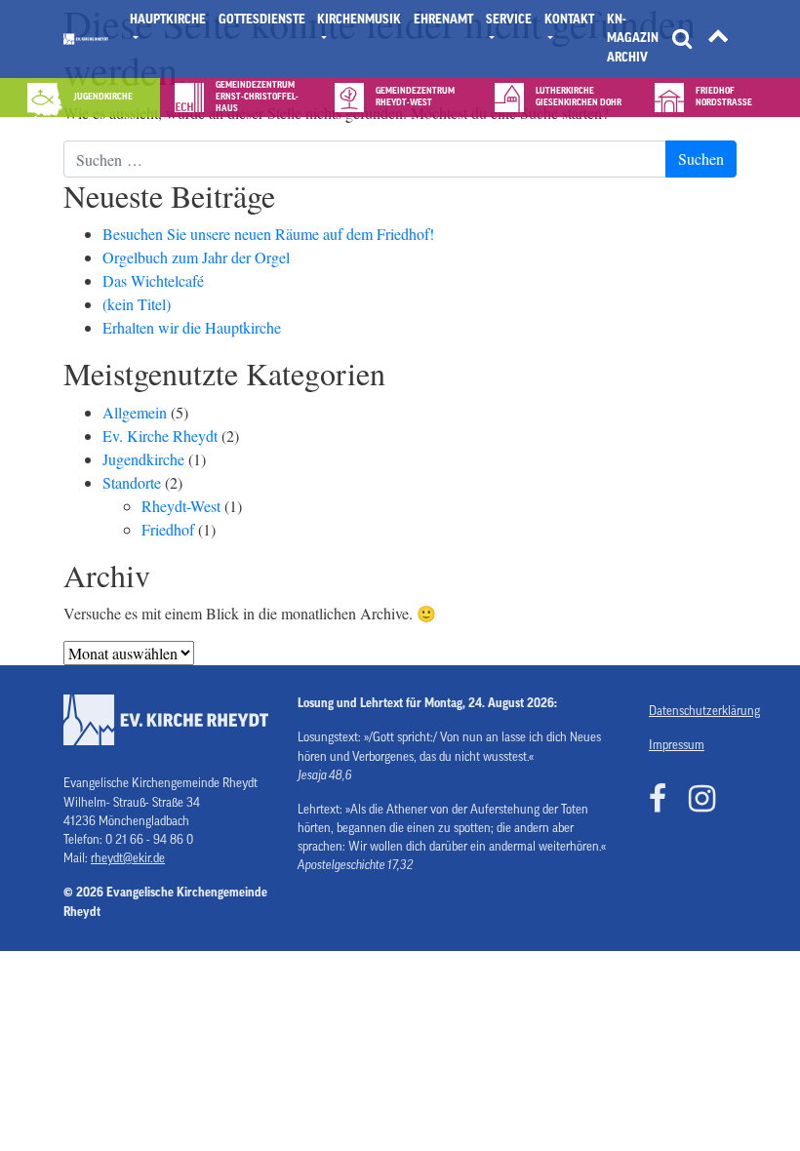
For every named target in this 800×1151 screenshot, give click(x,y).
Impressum (676, 745)
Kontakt (569, 19)
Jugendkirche (143, 459)
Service (509, 19)
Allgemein (134, 412)
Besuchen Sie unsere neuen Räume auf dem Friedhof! (268, 233)
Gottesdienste (262, 19)
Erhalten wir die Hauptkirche (191, 327)
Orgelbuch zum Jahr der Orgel (196, 257)
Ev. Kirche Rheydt (160, 435)
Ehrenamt (443, 19)
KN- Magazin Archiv (633, 38)
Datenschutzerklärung (693, 711)
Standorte (131, 482)
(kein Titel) (136, 304)
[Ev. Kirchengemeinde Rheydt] (85, 39)
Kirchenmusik (359, 19)
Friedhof (167, 529)
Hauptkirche (168, 19)
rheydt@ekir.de (128, 858)
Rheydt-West (180, 506)
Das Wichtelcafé (153, 280)
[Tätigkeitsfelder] (718, 39)
